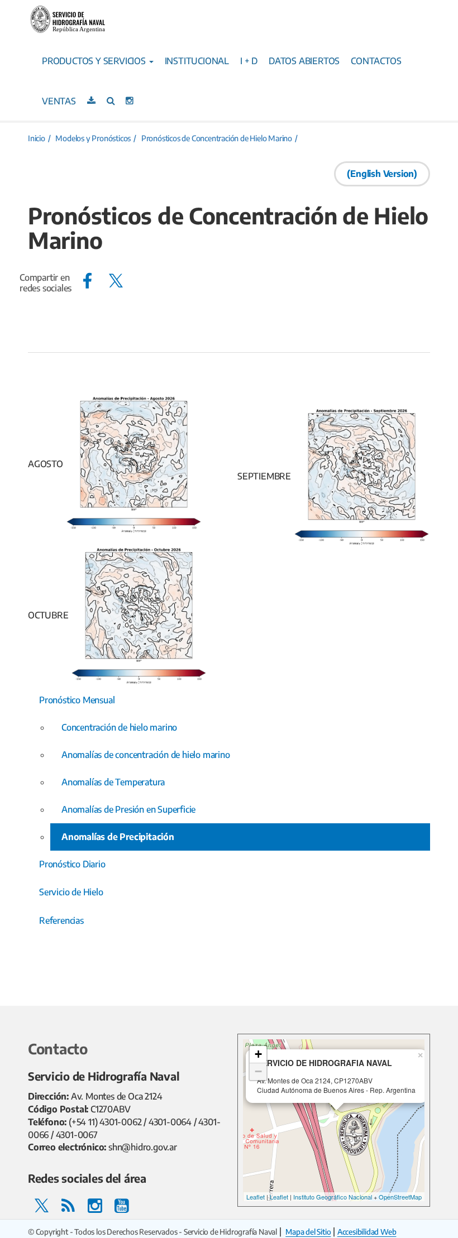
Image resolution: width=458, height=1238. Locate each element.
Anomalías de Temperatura (113, 782)
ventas (59, 101)
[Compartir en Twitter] (116, 280)
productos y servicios (95, 60)
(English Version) (382, 173)
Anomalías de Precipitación (117, 836)
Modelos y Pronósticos (93, 138)
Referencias (61, 920)
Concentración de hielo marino (119, 727)
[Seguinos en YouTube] (121, 1205)
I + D (248, 60)
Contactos (376, 60)
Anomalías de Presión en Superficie (128, 809)
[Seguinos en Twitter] (41, 1205)
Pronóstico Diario (72, 864)
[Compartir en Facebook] (87, 280)
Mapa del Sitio (308, 1231)
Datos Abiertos (304, 60)
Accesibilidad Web (367, 1231)
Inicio (36, 138)
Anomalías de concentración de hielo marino (145, 754)
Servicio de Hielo (71, 892)
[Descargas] (91, 100)
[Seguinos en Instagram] (129, 100)
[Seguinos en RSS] (68, 1205)
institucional (197, 60)
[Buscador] (111, 100)
